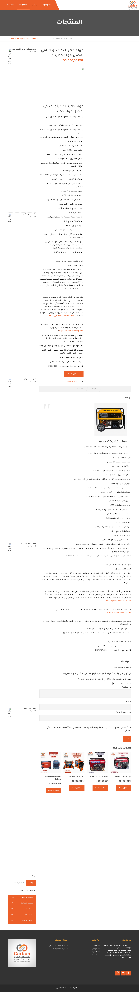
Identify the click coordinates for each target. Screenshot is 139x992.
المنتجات (23, 5)
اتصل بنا (11, 5)
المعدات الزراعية (27, 897)
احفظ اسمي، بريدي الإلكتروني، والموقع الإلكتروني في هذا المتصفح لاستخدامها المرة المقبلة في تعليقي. (89, 729)
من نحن (35, 5)
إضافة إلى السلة (73, 374)
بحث (31, 883)
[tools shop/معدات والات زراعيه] (132, 5)
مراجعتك (126, 687)
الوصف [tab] (93, 389)
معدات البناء (29, 909)
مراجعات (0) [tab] (78, 389)
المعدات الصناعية (27, 903)
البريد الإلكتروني (123, 713)
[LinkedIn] (117, 973)
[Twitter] (123, 973)
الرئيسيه (47, 5)
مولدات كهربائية (72, 381)
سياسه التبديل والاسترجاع (57, 946)
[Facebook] (128, 973)
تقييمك (127, 684)
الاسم (128, 702)
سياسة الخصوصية (59, 949)
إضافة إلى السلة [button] (123, 788)
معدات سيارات (28, 915)
